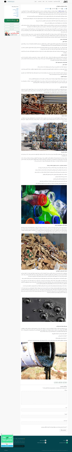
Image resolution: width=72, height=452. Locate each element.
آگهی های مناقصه (12, 26)
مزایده (17, 14)
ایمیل (65, 414)
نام (66, 407)
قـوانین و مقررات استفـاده (40, 442)
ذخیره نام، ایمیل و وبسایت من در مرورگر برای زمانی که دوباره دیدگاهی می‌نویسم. (53, 427)
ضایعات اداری (65, 382)
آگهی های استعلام (12, 29)
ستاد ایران (16, 10)
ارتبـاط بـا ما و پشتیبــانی (62, 442)
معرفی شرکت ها (16, 15)
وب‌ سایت (65, 420)
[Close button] (12, 434)
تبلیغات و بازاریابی (15, 9)
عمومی (64, 8)
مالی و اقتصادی (16, 13)
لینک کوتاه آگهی (47, 8)
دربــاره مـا (64, 440)
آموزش (17, 8)
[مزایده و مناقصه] (12, 33)
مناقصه (17, 16)
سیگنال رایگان (7, 445)
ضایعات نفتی (56, 382)
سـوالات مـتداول (42, 440)
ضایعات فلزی (60, 382)
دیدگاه (65, 390)
